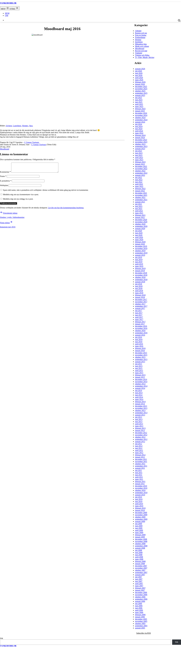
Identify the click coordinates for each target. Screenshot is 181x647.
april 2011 (139, 477)
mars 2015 (139, 373)
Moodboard (4, 149)
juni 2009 (138, 526)
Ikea (31, 126)
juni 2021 (138, 206)
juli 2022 (138, 177)
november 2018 (141, 275)
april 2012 (139, 450)
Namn (3, 176)
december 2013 (141, 406)
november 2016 (141, 328)
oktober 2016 (140, 331)
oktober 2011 (140, 464)
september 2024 (141, 120)
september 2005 (141, 626)
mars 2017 (139, 319)
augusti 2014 (140, 388)
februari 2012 (140, 455)
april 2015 (139, 370)
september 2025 (141, 93)
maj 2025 (138, 102)
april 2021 (139, 211)
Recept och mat (141, 51)
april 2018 (139, 291)
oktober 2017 (140, 304)
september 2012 (141, 439)
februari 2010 (140, 508)
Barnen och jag (141, 33)
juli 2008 (138, 550)
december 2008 (141, 539)
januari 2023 (140, 164)
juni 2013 (138, 419)
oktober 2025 (140, 91)
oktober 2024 (140, 118)
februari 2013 (140, 428)
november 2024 (141, 115)
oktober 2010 (140, 490)
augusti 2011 (140, 468)
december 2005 (141, 619)
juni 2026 (138, 73)
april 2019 (139, 264)
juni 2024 (138, 126)
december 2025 (141, 86)
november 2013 (141, 408)
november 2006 (141, 595)
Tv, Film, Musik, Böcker (144, 57)
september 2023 (141, 146)
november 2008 (141, 541)
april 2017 (139, 317)
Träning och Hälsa (142, 55)
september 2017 (141, 306)
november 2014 (141, 382)
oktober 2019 (140, 251)
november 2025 (141, 89)
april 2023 (139, 157)
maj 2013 (138, 422)
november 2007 (141, 568)
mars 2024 (139, 133)
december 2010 (141, 486)
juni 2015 (138, 366)
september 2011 (141, 466)
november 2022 (141, 169)
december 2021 (141, 193)
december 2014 (141, 379)
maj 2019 (138, 262)
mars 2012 (139, 453)
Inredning (139, 42)
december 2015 (141, 353)
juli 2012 (138, 444)
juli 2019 (138, 257)
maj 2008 (138, 555)
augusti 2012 (140, 441)
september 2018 (141, 280)
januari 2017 (140, 324)
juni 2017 (138, 313)
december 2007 (141, 566)
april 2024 (139, 131)
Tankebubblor (8, 3)
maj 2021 (138, 208)
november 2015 (141, 355)
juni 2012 (138, 446)
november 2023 (141, 142)
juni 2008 (138, 552)
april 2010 (139, 504)
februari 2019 (140, 268)
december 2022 (141, 166)
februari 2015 (140, 375)
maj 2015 (138, 368)
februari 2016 (140, 348)
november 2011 (141, 461)
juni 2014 (138, 393)
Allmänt (138, 31)
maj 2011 (138, 475)
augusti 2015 (140, 362)
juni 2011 (138, 473)
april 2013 (139, 424)
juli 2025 (138, 98)
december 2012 (141, 433)
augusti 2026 (140, 69)
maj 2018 (138, 288)
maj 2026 (138, 75)
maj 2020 (138, 235)
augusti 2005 (140, 628)
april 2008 (139, 557)
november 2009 (141, 515)
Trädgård (138, 53)
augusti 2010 (140, 495)
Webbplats (4, 185)
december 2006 (141, 592)
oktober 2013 (140, 410)
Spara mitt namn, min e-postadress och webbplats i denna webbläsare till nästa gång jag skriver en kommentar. (45, 190)
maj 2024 (138, 129)
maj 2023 (138, 155)
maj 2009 (138, 528)
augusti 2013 (140, 415)
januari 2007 (140, 590)
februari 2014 (140, 402)
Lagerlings (17, 126)
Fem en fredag (140, 35)
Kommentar (5, 172)
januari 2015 (140, 377)
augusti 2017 (140, 308)
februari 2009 (140, 535)
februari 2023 (140, 162)
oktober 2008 (140, 544)
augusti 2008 (140, 548)
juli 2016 (138, 337)
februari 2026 (140, 82)
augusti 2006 (140, 601)
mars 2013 (139, 426)
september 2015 (141, 359)
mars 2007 (139, 586)
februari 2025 (140, 109)
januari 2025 (140, 111)
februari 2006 (140, 615)
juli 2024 (138, 124)
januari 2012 (140, 457)
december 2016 (141, 326)
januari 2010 (140, 510)
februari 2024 (140, 135)
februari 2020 (140, 242)
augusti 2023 (140, 149)
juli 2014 (138, 390)
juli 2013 (138, 417)
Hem (7, 13)
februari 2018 (140, 295)
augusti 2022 (140, 175)
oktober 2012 (140, 437)
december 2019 (141, 246)
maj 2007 (138, 581)
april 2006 (139, 610)
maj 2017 (138, 315)
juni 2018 (138, 286)
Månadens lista (141, 44)
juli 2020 (138, 231)
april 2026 (139, 78)
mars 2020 (139, 240)
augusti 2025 (140, 95)
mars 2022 (139, 186)
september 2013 (141, 413)
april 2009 (139, 530)
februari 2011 (140, 481)
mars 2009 (139, 532)
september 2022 (141, 173)
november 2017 (141, 302)
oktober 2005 (140, 623)
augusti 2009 (140, 521)
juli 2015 (138, 364)
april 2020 (139, 237)
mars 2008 (139, 559)
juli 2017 (138, 311)
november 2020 (141, 222)
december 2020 (141, 220)
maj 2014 (138, 395)
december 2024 (141, 113)
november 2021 (141, 195)
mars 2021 (139, 213)
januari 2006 (140, 617)
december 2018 (141, 273)
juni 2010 (138, 499)
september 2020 (141, 226)
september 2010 (141, 493)
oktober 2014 (140, 384)
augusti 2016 (140, 335)
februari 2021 (140, 215)
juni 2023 (138, 153)
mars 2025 (139, 106)
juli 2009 (138, 524)
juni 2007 (138, 579)
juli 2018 (138, 284)
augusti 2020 (140, 228)
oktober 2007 (140, 570)
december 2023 (141, 140)
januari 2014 (140, 404)
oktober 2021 (140, 197)
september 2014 (141, 386)
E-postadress (5, 181)
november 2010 (141, 488)
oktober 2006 (140, 597)
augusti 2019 (140, 255)
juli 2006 (138, 603)
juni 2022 (138, 180)
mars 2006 (139, 612)
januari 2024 (140, 137)
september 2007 (141, 572)
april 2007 (139, 584)
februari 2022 (140, 189)
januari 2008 (140, 564)
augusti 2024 (140, 122)
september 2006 (141, 599)
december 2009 (141, 513)
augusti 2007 (140, 575)
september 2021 (141, 200)
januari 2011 (140, 484)
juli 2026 (138, 71)
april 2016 (139, 344)
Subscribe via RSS (143, 633)
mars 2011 (139, 479)
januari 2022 (140, 191)
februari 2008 (140, 561)
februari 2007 (140, 588)
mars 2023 (139, 160)
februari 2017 (140, 322)
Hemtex (25, 126)
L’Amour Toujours (31, 142)
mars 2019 (139, 266)
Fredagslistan (140, 37)
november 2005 (141, 621)
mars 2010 (139, 506)
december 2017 (141, 299)
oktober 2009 (140, 517)
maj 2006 (138, 608)
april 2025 (139, 104)
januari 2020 (140, 244)
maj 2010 (138, 501)
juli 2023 (138, 151)
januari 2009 (140, 537)
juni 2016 (138, 339)
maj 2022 (138, 182)
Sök (1, 638)
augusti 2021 (140, 202)
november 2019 (141, 248)
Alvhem (9, 126)
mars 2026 (139, 80)
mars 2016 (139, 346)
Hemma (138, 40)
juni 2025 (138, 100)
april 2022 (139, 184)
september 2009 (141, 519)
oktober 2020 (140, 224)
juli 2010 (138, 497)
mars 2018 (139, 293)
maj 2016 (138, 342)
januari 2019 (140, 271)
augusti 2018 (140, 282)
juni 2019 (138, 260)
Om (6, 15)
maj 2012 (138, 448)
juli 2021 (138, 204)
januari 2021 (140, 217)
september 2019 (141, 253)
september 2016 (141, 333)
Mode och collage (142, 46)
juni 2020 (138, 233)
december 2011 (141, 459)
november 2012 (141, 435)
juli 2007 (138, 577)
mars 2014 (139, 399)
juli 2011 (138, 470)
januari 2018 (140, 297)
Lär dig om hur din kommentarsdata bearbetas (66, 208)
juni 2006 (138, 606)
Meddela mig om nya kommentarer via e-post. (21, 194)
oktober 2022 (140, 171)
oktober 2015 (140, 357)
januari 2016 (140, 351)
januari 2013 (140, 430)
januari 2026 (140, 84)
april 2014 (139, 397)
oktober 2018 (140, 277)
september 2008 (141, 546)
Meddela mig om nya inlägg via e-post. (18, 199)
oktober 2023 (140, 144)
